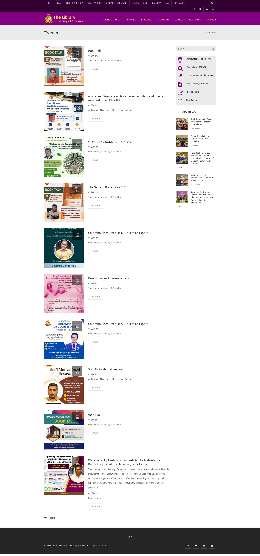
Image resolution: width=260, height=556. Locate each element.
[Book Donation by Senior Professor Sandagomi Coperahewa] (182, 124)
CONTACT (178, 3)
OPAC (58, 3)
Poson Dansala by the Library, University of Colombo (200, 139)
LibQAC (135, 3)
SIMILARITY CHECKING (116, 3)
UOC (49, 3)
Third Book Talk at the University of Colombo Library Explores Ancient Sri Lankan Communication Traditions (203, 158)
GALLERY (156, 3)
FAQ (167, 3)
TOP (130, 537)
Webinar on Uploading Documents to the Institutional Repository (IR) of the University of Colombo (124, 462)
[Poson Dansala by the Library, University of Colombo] (182, 141)
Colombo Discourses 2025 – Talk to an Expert (118, 324)
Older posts (51, 517)
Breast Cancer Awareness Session (110, 278)
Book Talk (95, 51)
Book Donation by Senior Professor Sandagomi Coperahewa (202, 122)
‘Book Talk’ (95, 415)
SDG (145, 3)
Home (208, 32)
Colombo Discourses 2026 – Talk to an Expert (118, 233)
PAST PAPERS (94, 3)
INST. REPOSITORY (74, 3)
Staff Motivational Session (105, 369)
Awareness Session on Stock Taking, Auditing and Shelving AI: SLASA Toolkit (127, 98)
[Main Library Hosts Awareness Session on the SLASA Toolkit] (182, 180)
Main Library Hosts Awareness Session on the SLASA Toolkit (203, 178)
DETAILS (94, 69)
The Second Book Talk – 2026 (107, 187)
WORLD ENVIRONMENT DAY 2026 (110, 142)
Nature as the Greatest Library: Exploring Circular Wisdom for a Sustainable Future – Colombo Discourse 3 (202, 197)
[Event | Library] (66, 18)
